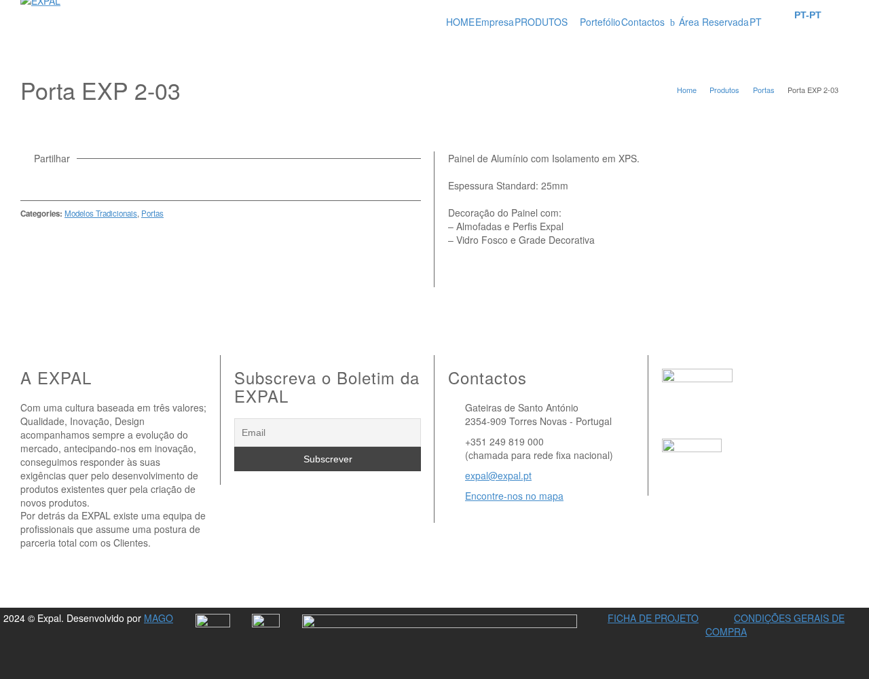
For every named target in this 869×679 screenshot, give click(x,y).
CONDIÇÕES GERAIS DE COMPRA (775, 624)
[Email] (28, 180)
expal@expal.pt (498, 475)
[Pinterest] (83, 180)
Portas (152, 213)
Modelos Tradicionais (100, 213)
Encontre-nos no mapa (514, 495)
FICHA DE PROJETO (653, 618)
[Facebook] (65, 180)
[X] (47, 180)
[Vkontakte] (120, 180)
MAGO (158, 618)
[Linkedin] (102, 180)
